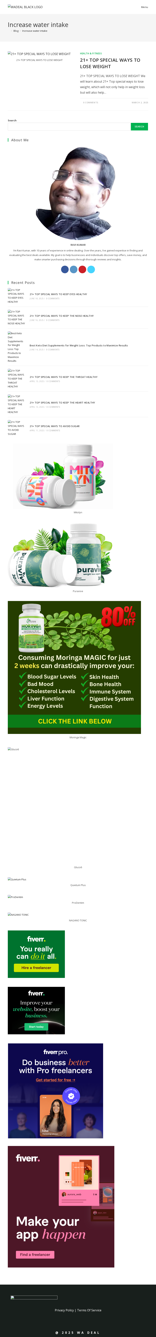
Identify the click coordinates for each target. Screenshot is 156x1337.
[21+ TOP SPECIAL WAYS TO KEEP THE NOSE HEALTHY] (16, 317)
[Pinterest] (82, 269)
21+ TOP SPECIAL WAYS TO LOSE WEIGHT (110, 63)
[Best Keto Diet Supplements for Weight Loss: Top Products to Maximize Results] (16, 347)
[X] (91, 269)
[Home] (9, 30)
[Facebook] (65, 269)
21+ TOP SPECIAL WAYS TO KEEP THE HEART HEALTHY (62, 402)
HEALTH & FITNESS (91, 53)
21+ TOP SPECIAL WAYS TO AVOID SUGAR (55, 426)
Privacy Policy (64, 1310)
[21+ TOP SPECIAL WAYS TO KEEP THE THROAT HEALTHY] (16, 379)
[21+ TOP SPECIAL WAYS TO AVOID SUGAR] (16, 428)
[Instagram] (73, 269)
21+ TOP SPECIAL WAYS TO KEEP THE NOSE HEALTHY (62, 315)
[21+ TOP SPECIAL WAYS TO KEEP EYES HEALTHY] (16, 296)
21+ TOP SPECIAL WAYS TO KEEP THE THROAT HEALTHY (63, 377)
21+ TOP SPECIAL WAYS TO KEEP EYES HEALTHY (58, 294)
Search (12, 120)
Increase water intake (34, 30)
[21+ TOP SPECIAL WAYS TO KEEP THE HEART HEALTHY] (16, 404)
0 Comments (90, 102)
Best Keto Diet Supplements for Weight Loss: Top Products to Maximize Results (79, 345)
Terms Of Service (89, 1310)
